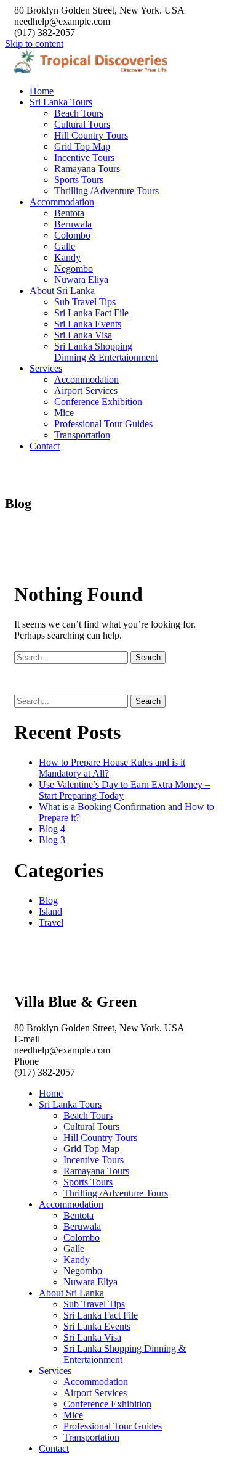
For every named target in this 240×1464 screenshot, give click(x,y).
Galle (64, 246)
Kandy (67, 257)
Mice (64, 412)
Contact (45, 446)
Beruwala (73, 224)
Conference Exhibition (98, 401)
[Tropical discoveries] (92, 70)
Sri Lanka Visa (83, 335)
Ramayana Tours (87, 168)
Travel (51, 922)
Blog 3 (52, 840)
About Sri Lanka (62, 290)
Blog (48, 900)
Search (148, 657)
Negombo (73, 268)
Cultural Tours (82, 124)
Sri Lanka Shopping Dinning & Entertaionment (106, 351)
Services (46, 368)
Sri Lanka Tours (61, 102)
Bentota (69, 213)
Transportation (82, 435)
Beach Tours (78, 113)
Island (50, 911)
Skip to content (34, 43)
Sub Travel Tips (85, 301)
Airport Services (86, 390)
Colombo (72, 235)
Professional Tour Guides (103, 424)
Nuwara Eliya (81, 279)
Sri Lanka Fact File (91, 313)
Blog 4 (52, 829)
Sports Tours (78, 179)
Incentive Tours (84, 157)
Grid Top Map (82, 146)
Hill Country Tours (91, 135)
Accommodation (62, 202)
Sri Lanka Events (87, 324)
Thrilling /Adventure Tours (106, 191)
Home (42, 91)
